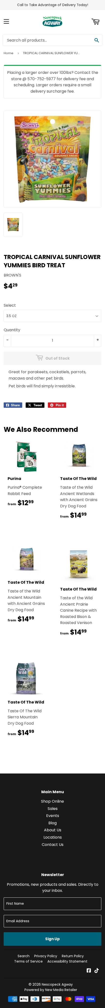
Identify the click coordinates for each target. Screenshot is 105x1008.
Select (10, 305)
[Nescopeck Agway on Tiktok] (96, 971)
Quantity (12, 330)
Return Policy (73, 956)
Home (8, 53)
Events (52, 815)
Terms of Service (28, 961)
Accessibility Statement (67, 961)
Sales (53, 808)
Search (24, 956)
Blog (52, 823)
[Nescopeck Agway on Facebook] (89, 971)
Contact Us (52, 844)
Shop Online (52, 801)
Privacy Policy (45, 956)
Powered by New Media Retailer (50, 989)
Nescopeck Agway (57, 984)
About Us (52, 830)
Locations (52, 837)
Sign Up (52, 938)
